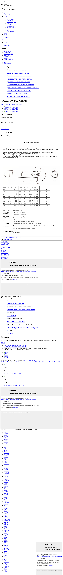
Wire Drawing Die (11, 27)
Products (6, 17)
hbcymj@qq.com (8, 13)
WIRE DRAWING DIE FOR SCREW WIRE (21, 310)
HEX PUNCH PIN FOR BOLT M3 (18, 73)
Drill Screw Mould (38, 361)
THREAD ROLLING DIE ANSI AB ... (19, 91)
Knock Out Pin (10, 24)
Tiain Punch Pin (4, 257)
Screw (8, 29)
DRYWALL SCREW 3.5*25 (16, 322)
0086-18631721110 (8, 373)
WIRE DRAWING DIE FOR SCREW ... (19, 79)
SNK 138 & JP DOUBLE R (15, 304)
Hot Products (27, 360)
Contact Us (6, 37)
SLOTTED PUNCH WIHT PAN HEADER (20, 85)
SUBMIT (3, 343)
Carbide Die (10, 20)
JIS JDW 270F (11, 316)
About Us (6, 35)
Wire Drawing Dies (15, 361)
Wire (8, 30)
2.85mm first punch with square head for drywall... (23, 328)
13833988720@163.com (18, 385)
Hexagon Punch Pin (5, 246)
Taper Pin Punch (5, 255)
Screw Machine (10, 31)
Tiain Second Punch (5, 361)
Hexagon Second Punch (27, 361)
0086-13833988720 (18, 373)
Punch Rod (3, 251)
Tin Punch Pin (4, 258)
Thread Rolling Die (11, 22)
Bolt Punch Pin (4, 242)
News (5, 33)
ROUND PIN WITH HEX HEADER (18, 97)
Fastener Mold (4, 244)
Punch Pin (9, 23)
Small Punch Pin (5, 254)
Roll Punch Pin (4, 253)
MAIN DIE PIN (8, 239)
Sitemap (33, 360)
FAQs (5, 34)
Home (5, 16)
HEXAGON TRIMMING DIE (13, 237)
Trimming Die (10, 26)
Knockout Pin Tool (5, 247)
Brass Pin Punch (5, 243)
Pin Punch (3, 248)
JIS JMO (10, 334)
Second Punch (10, 19)
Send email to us (5, 129)
